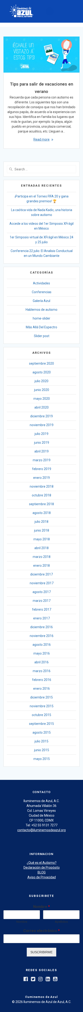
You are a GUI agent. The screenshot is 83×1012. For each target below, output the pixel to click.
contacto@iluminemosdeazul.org (41, 830)
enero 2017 (41, 618)
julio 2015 (41, 741)
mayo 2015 (41, 759)
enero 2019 (41, 478)
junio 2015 (41, 750)
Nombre (41, 906)
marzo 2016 (41, 671)
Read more (41, 139)
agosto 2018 (42, 513)
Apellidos (61, 921)
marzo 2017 (41, 601)
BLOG (42, 872)
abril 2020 (41, 407)
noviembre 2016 (41, 636)
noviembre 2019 (41, 425)
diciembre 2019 (41, 416)
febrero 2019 (41, 469)
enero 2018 (41, 565)
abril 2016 (41, 662)
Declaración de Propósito (42, 867)
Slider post (41, 336)
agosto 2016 (42, 644)
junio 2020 (41, 390)
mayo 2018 (41, 539)
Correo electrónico (41, 931)
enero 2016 (41, 688)
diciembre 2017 (41, 574)
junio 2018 (41, 530)
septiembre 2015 (41, 724)
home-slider (41, 318)
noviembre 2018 (41, 486)
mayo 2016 (41, 653)
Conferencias (41, 292)
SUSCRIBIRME (41, 952)
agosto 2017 (42, 592)
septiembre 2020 (41, 363)
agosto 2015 (42, 732)
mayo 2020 (41, 398)
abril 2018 (41, 548)
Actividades (41, 283)
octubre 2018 (41, 495)
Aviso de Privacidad (41, 877)
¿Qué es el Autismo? (41, 862)
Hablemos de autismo (41, 309)
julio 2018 (41, 521)
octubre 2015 (41, 715)
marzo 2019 (41, 460)
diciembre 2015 (41, 697)
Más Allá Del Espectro (41, 327)
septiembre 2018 (41, 504)
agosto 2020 (42, 372)
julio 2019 (41, 434)
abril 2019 (41, 451)
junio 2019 (41, 442)
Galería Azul (41, 301)
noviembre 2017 (41, 583)
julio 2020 (41, 381)
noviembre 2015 (41, 706)
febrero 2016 (41, 680)
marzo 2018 (41, 557)
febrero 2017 (41, 609)
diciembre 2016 (41, 627)
